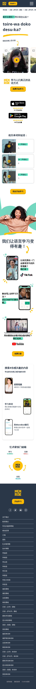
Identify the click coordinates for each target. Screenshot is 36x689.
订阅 (4, 535)
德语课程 (5, 589)
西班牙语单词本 (8, 661)
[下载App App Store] (18, 103)
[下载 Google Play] (18, 115)
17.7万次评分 (18, 110)
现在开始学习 (18, 191)
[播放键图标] (16, 60)
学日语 (5, 10)
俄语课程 (5, 593)
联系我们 (5, 521)
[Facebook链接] (10, 510)
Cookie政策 (26, 682)
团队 (4, 539)
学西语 (4, 575)
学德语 (4, 553)
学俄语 (4, 557)
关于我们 (5, 517)
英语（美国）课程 (8, 625)
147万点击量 (18, 122)
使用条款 (9, 682)
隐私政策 (17, 682)
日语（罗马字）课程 (16, 10)
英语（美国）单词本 (9, 670)
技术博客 (5, 548)
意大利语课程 (7, 620)
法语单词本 (6, 643)
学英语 (4, 584)
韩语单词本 (6, 647)
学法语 (4, 562)
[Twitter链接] (15, 510)
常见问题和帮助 (8, 526)
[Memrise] (4, 3)
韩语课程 (5, 602)
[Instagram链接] (25, 510)
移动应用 (5, 530)
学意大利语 (6, 580)
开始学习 (13, 3)
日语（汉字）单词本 (9, 652)
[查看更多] (31, 3)
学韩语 (4, 566)
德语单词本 (6, 634)
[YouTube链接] (20, 510)
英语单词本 (6, 674)
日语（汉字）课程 (8, 607)
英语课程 (5, 629)
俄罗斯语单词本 (8, 638)
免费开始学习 (18, 89)
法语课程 (5, 598)
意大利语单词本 (8, 665)
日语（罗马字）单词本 (10, 656)
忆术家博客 (6, 544)
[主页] (7, 81)
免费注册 (18, 353)
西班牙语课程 (7, 616)
